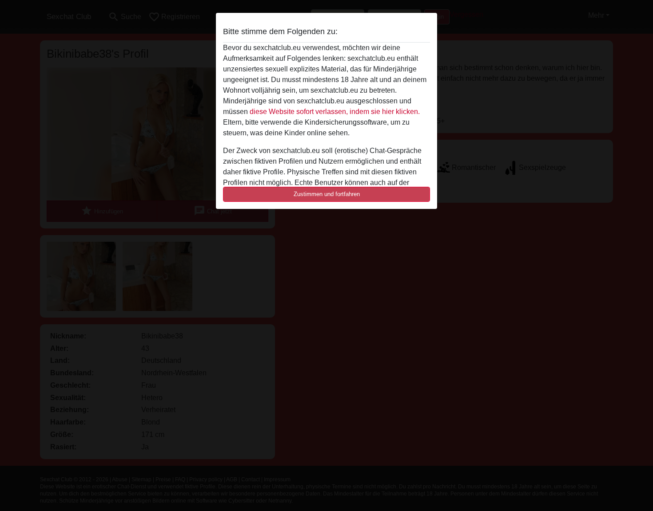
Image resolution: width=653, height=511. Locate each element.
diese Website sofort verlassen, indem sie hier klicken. (335, 111)
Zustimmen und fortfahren (327, 194)
